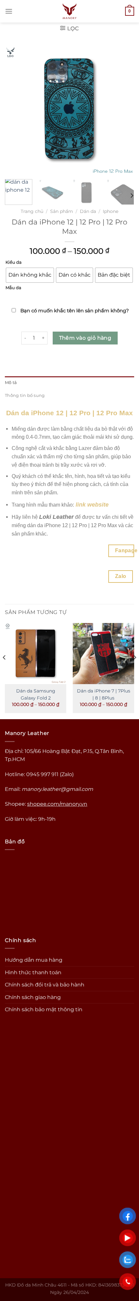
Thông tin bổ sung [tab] (25, 395)
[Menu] (9, 11)
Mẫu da (13, 288)
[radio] (30, 275)
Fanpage (124, 550)
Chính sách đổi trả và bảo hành (44, 985)
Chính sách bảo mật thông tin (43, 1009)
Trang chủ (32, 211)
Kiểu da (13, 262)
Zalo (120, 576)
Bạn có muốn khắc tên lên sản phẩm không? (74, 310)
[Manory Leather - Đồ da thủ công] (69, 11)
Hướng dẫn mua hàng (33, 960)
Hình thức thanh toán (33, 972)
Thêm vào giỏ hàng (85, 338)
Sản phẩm (61, 211)
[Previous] (4, 670)
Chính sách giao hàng (33, 997)
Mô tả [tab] (11, 382)
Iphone (110, 211)
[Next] (131, 195)
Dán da (88, 211)
